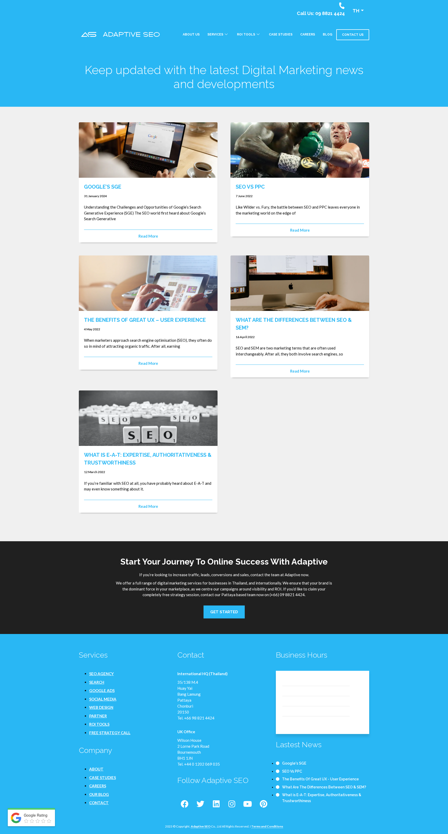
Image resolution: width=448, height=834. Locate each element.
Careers (307, 34)
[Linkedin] (216, 804)
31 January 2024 (95, 196)
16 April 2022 (245, 337)
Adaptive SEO (201, 826)
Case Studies (280, 34)
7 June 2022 (244, 196)
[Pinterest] (263, 804)
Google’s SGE (102, 187)
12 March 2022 (94, 472)
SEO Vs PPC (250, 187)
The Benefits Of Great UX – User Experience (145, 320)
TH (356, 10)
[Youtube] (247, 804)
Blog (327, 34)
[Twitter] (200, 804)
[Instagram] (232, 804)
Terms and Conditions (267, 826)
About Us (191, 34)
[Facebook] (184, 804)
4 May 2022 (92, 329)
